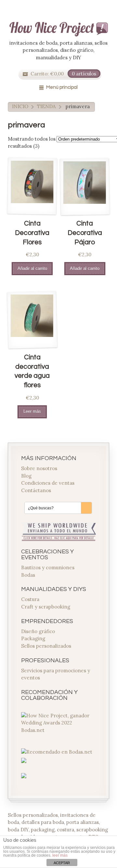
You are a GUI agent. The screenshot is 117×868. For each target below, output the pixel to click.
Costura (30, 599)
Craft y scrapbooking (45, 607)
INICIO (20, 106)
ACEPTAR (62, 863)
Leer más (32, 411)
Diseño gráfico (38, 631)
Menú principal (62, 87)
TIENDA (46, 106)
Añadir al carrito (32, 268)
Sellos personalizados (46, 646)
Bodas (28, 575)
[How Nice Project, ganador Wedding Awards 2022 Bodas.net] (58, 730)
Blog (26, 476)
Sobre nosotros (39, 468)
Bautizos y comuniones (47, 567)
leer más (60, 855)
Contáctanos (36, 490)
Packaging (33, 638)
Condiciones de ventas (47, 483)
